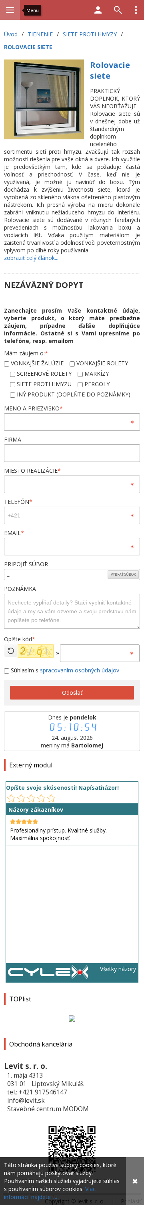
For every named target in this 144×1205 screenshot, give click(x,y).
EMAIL (14, 533)
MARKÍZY (96, 373)
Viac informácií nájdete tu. (50, 1193)
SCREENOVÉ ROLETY (43, 373)
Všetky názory (118, 969)
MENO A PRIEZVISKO (33, 408)
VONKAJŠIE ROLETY (101, 363)
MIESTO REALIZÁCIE (32, 470)
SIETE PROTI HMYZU (43, 384)
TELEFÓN (18, 501)
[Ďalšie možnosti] (136, 10)
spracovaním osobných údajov (79, 670)
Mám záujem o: (26, 353)
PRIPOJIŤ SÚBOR (26, 564)
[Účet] (98, 10)
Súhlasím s (64, 670)
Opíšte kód (19, 639)
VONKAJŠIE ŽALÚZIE (36, 363)
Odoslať (72, 692)
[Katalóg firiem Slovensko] (48, 977)
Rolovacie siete (110, 70)
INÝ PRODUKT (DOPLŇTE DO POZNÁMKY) (72, 394)
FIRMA (12, 439)
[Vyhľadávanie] (118, 10)
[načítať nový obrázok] (10, 650)
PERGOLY (96, 384)
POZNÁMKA (20, 589)
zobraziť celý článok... (31, 258)
